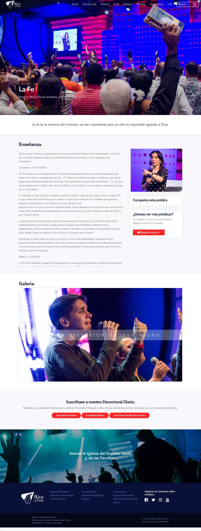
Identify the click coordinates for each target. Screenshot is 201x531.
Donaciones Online (123, 495)
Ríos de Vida (89, 4)
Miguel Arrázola (150, 232)
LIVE (170, 4)
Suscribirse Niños (95, 415)
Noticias (105, 4)
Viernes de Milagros (92, 495)
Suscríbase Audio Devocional (129, 415)
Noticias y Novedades (62, 495)
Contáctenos (156, 4)
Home (75, 4)
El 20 (116, 4)
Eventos (141, 4)
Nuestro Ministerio (60, 492)
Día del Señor (89, 492)
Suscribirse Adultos (66, 415)
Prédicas (127, 4)
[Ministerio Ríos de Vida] (13, 4)
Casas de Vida (58, 499)
